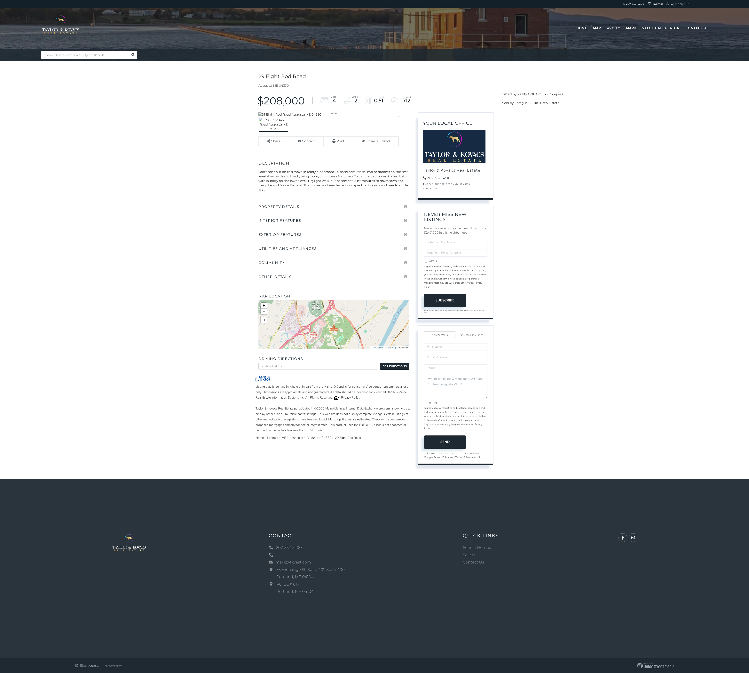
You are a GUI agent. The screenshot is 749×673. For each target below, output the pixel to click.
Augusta (312, 438)
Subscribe (445, 300)
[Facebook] (623, 537)
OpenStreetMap (388, 347)
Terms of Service (464, 457)
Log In (673, 4)
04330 (326, 438)
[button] (133, 55)
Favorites (657, 3)
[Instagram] (633, 537)
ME (284, 438)
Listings (272, 438)
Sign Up (684, 4)
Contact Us (430, 188)
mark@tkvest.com (293, 562)
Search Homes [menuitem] (477, 547)
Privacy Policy (350, 397)
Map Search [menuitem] (605, 28)
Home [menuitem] (581, 28)
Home (260, 438)
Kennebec (296, 438)
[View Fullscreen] (264, 320)
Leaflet (374, 347)
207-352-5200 (634, 3)
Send (445, 442)
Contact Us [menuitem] (697, 28)
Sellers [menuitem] (469, 555)
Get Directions (395, 366)
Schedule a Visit (471, 335)
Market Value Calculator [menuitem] (653, 28)
